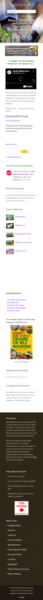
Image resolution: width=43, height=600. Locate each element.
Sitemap (21, 597)
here (16, 201)
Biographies (12, 564)
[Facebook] (13, 37)
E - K (14, 377)
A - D (8, 377)
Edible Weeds (20, 217)
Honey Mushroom (13, 121)
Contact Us (12, 535)
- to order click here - (21, 362)
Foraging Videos (14, 525)
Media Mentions (14, 545)
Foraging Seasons (13, 293)
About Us (11, 530)
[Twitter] (18, 37)
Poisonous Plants (14, 554)
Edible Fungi (20, 225)
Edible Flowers (20, 251)
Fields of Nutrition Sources (18, 569)
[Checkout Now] (29, 37)
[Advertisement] (20, 274)
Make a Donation (14, 574)
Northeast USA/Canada (16, 300)
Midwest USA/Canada (15, 305)
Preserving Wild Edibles (17, 550)
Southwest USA (13, 311)
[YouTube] (24, 37)
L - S (19, 377)
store (20, 64)
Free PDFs (11, 559)
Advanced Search (14, 157)
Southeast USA (13, 302)
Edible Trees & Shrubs (23, 242)
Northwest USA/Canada (16, 308)
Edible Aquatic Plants (23, 234)
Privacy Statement (15, 540)
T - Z (25, 377)
